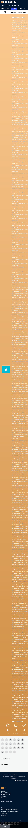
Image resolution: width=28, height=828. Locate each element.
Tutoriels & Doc (15, 5)
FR (2, 788)
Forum (2, 5)
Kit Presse (3, 808)
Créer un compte (22, 12)
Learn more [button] (9, 824)
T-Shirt (20, 8)
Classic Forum (4, 815)
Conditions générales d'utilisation (9, 811)
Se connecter (13, 12)
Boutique (14, 8)
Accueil (4, 791)
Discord (8, 5)
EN (5, 788)
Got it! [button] (5, 826)
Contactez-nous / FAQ (6, 801)
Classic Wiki (4, 813)
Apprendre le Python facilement (9, 809)
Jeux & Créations (5, 8)
